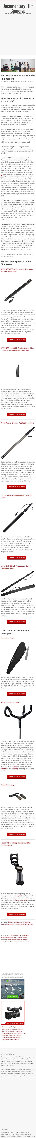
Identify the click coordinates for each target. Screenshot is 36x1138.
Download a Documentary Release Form (14, 1033)
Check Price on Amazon (16, 339)
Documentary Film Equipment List (12, 1027)
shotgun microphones (22, 900)
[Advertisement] (18, 35)
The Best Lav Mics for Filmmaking (12, 1031)
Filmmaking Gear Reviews (27, 81)
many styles (19, 896)
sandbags (15, 769)
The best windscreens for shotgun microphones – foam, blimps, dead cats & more (17, 923)
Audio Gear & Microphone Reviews (11, 81)
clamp (15, 767)
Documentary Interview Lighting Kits (12, 1029)
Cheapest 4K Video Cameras (10, 1039)
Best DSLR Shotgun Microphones (11, 1035)
